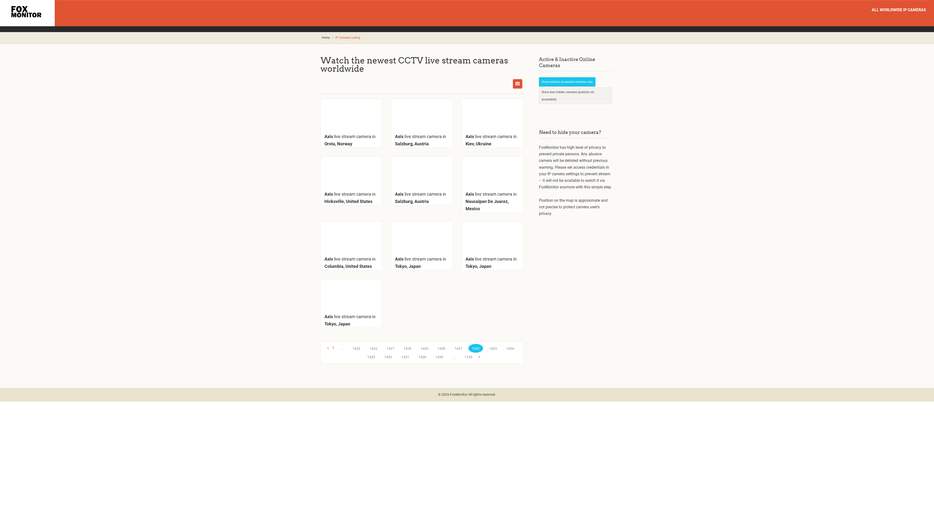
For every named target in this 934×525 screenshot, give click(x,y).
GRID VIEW (517, 84)
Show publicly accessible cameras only (567, 82)
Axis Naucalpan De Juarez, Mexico (491, 201)
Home (326, 37)
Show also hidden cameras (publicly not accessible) (568, 95)
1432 (476, 348)
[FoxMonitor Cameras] (27, 11)
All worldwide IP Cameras (899, 10)
